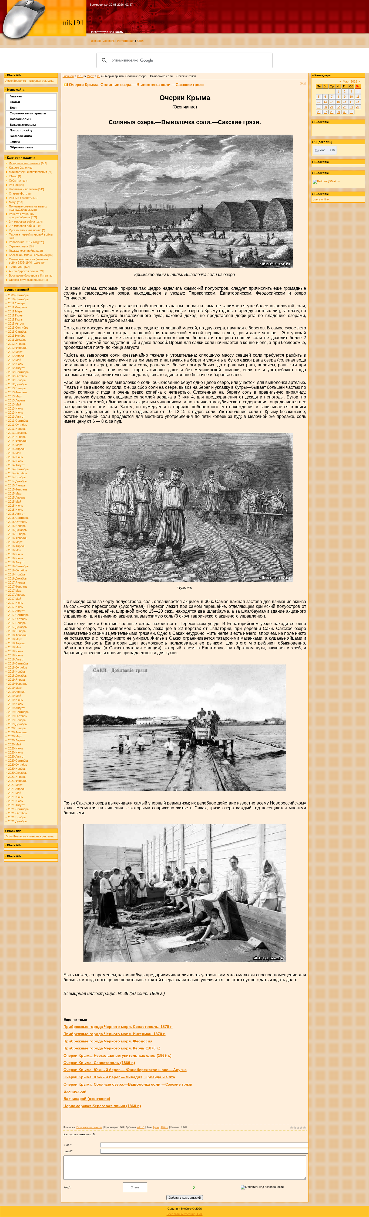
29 (338, 112)
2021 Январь (17, 776)
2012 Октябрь (17, 376)
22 (338, 106)
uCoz (199, 1214)
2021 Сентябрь (18, 809)
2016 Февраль (17, 538)
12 (318, 101)
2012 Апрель (16, 355)
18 (357, 101)
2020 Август (16, 756)
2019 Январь (17, 679)
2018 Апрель (16, 643)
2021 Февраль (17, 780)
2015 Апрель (16, 497)
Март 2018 (350, 81)
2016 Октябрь (17, 570)
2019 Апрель (16, 691)
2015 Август (16, 513)
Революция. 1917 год (23, 242)
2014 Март (15, 444)
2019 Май (14, 695)
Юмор (13, 176)
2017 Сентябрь (18, 614)
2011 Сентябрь (18, 327)
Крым (156, 1127)
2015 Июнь (15, 505)
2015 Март (15, 493)
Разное (14, 184)
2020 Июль (15, 752)
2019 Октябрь (17, 716)
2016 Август (16, 562)
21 (331, 106)
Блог (13, 107)
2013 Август (16, 416)
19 (318, 106)
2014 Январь (17, 436)
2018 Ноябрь (17, 671)
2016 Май (14, 550)
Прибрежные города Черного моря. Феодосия (107, 1041)
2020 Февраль (17, 732)
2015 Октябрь (17, 521)
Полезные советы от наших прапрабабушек (28, 208)
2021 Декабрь (17, 821)
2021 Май (14, 793)
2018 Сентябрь (18, 663)
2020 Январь (17, 728)
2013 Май (14, 404)
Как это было (18, 167)
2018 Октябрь (17, 667)
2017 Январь (17, 582)
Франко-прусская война (25, 279)
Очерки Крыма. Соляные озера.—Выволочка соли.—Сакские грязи (127, 1084)
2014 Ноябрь (17, 477)
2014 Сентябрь (18, 469)
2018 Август (16, 659)
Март (90, 76)
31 (351, 112)
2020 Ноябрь (17, 768)
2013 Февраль (17, 392)
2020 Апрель (16, 740)
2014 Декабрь (17, 481)
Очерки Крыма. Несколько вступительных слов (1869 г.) (117, 1055)
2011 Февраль (17, 307)
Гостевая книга (21, 136)
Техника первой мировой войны (31, 234)
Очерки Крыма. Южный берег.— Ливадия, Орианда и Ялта (119, 1077)
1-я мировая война (22, 221)
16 (344, 101)
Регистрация (125, 40)
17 (351, 101)
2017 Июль (15, 606)
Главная (95, 40)
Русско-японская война (25, 230)
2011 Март (15, 311)
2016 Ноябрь (17, 574)
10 (351, 96)
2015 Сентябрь (18, 517)
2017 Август (16, 610)
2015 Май (14, 501)
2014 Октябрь (17, 473)
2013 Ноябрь (17, 428)
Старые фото (18, 193)
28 (331, 112)
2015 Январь (17, 485)
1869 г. (164, 1127)
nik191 (141, 1127)
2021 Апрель (16, 788)
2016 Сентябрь (18, 566)
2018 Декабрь (17, 675)
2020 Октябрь (17, 764)
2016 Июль (15, 558)
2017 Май (14, 598)
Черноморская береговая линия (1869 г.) (102, 1106)
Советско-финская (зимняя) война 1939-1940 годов (28, 261)
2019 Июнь (15, 699)
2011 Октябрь (17, 331)
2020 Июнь (15, 748)
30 (344, 112)
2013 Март (15, 396)
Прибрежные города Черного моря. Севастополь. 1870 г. (118, 1026)
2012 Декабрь (17, 384)
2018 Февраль (17, 635)
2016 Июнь (15, 554)
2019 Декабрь (17, 724)
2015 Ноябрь (17, 525)
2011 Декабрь (17, 339)
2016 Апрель (16, 546)
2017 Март (15, 590)
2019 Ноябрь (17, 720)
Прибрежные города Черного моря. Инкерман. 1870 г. (114, 1034)
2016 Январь (17, 534)
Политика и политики (23, 189)
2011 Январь (16, 303)
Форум (15, 141)
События (15, 180)
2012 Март (15, 351)
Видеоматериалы (23, 124)
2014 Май (14, 453)
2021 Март (15, 784)
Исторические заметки (24, 163)
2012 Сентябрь (18, 372)
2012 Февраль (17, 347)
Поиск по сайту (21, 130)
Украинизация (18, 246)
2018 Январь (17, 631)
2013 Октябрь (17, 424)
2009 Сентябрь (18, 295)
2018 (80, 76)
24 (351, 106)
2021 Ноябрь (17, 817)
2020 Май (14, 744)
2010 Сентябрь (18, 299)
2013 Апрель (16, 400)
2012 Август (16, 368)
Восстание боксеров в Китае (28, 275)
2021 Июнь (15, 797)
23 (344, 106)
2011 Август (16, 323)
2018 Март (15, 639)
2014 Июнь (15, 457)
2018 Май (14, 647)
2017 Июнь (15, 602)
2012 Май (14, 360)
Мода (12, 202)
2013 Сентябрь (18, 420)
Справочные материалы (28, 113)
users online (321, 199)
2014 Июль (15, 461)
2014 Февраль (17, 440)
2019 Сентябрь (18, 712)
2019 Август (16, 708)
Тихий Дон (16, 266)
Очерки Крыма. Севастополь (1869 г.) (99, 1063)
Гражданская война (22, 250)
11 (357, 96)
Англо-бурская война (23, 271)
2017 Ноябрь (17, 623)
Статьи (15, 102)
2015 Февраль (17, 489)
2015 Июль (15, 509)
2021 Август (16, 805)
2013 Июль (15, 412)
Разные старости (20, 197)
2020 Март (15, 736)
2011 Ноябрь (16, 335)
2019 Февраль (17, 683)
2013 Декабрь (17, 432)
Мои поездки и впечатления (28, 171)
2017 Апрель (16, 594)
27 (325, 112)
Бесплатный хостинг (181, 1214)
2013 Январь (17, 388)
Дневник (109, 40)
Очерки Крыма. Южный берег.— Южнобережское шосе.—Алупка (125, 1070)
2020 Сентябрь (18, 760)
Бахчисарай (74, 1091)
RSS (128, 31)
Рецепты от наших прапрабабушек (21, 215)
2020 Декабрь (17, 772)
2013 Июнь (15, 408)
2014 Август (16, 465)
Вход (140, 40)
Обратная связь (21, 147)
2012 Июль (15, 364)
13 (325, 101)
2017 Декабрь (17, 627)
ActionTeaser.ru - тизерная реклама (29, 80)
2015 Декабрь (17, 529)
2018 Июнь (15, 651)
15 (338, 101)
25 (98, 76)
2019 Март (15, 687)
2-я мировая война (22, 225)
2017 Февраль (17, 586)
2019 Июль (15, 703)
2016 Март (15, 542)
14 (331, 101)
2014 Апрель (16, 449)
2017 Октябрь (17, 619)
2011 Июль (15, 319)
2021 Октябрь (17, 813)
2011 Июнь (15, 315)
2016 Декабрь (17, 578)
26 (318, 112)
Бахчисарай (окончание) (86, 1098)
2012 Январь (17, 343)
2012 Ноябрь (17, 380)
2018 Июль (15, 655)
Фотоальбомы (20, 119)
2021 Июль (15, 801)
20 (325, 106)
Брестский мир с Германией (28, 255)
